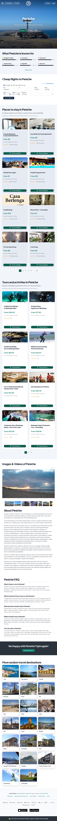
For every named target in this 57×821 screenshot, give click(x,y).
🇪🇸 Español (20, 802)
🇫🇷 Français (12, 802)
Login (53, 3)
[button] (53, 468)
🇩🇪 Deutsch (27, 802)
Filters (31, 30)
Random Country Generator (21, 796)
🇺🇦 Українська (26, 805)
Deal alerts (10, 796)
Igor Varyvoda (21, 793)
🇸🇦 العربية (41, 802)
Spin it (23, 30)
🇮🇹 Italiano (34, 802)
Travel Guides (33, 796)
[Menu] (2, 3)
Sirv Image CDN (44, 793)
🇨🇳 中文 (46, 802)
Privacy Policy (41, 796)
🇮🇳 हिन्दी (32, 805)
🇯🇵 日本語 (52, 802)
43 (37, 270)
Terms (48, 796)
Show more (28, 70)
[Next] (39, 270)
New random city (28, 650)
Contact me (28, 793)
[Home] (28, 3)
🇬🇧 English (5, 802)
